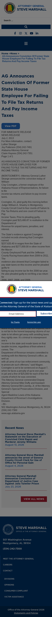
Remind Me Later (34, 322)
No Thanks (15, 322)
